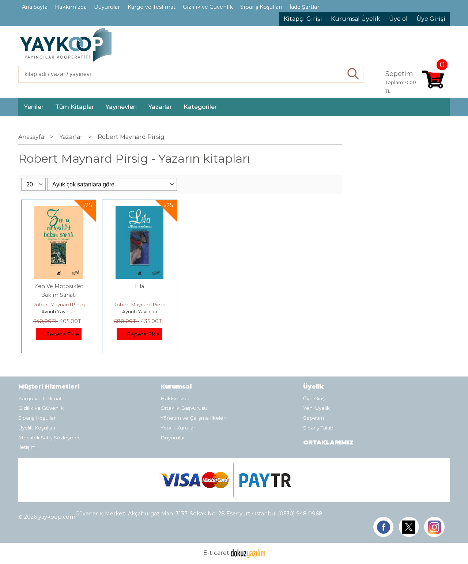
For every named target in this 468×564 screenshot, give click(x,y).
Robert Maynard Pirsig (59, 304)
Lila (139, 286)
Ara (353, 74)
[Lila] (139, 210)
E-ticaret (216, 553)
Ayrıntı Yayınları (58, 311)
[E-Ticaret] (248, 553)
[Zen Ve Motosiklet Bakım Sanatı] (58, 210)
